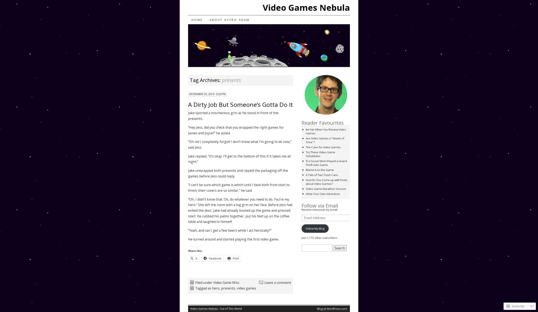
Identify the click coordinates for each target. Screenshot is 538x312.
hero (215, 288)
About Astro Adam (230, 20)
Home (197, 20)
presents (228, 288)
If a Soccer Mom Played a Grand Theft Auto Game (326, 163)
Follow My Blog (315, 228)
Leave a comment (277, 282)
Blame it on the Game (320, 170)
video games (246, 288)
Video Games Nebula (306, 7)
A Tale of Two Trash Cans (322, 175)
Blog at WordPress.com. (332, 309)
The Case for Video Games (323, 147)
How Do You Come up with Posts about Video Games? (326, 182)
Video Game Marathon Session (326, 189)
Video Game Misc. (226, 282)
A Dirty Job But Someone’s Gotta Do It (240, 104)
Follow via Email (320, 205)
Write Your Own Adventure (323, 194)
